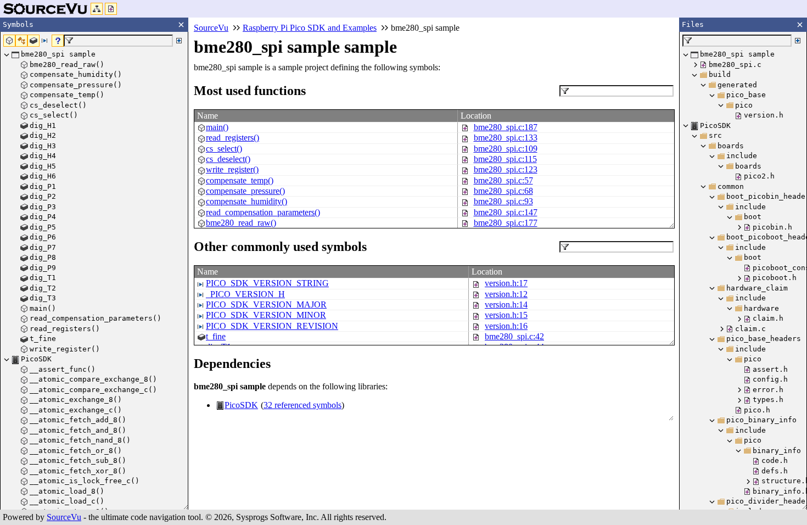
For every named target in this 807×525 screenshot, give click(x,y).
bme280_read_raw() (241, 222)
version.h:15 (506, 315)
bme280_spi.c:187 (505, 127)
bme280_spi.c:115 (505, 159)
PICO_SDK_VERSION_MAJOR (266, 304)
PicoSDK (241, 405)
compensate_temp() (239, 180)
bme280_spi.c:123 (505, 169)
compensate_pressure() (245, 191)
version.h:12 (506, 294)
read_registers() (232, 137)
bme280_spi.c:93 (503, 201)
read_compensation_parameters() (263, 212)
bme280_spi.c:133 (505, 137)
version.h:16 (506, 326)
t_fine (216, 336)
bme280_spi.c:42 (514, 336)
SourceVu (64, 517)
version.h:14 (506, 304)
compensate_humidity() (246, 201)
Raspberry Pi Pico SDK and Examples (310, 27)
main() (217, 127)
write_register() (232, 169)
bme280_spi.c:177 (505, 222)
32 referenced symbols (302, 405)
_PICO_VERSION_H (245, 294)
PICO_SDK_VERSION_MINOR (266, 315)
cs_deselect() (228, 159)
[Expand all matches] (178, 40)
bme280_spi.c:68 (503, 191)
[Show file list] (111, 9)
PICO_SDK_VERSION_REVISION (272, 326)
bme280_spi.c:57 (503, 180)
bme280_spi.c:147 (505, 212)
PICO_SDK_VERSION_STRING (267, 283)
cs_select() (224, 148)
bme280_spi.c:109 (505, 148)
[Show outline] (97, 9)
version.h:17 (506, 283)
